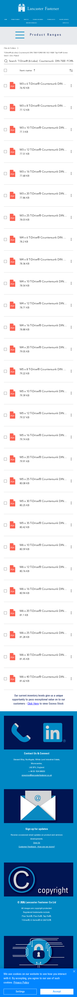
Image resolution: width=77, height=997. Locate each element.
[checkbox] (5, 70)
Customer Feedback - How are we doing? (37, 847)
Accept (57, 991)
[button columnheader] (71, 70)
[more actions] (71, 85)
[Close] (72, 973)
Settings (20, 991)
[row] (38, 70)
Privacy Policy (21, 982)
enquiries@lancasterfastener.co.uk (37, 775)
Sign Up (36, 843)
